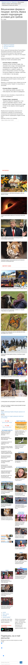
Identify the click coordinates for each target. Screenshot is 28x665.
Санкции (10, 422)
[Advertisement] (14, 133)
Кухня (21, 552)
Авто (21, 567)
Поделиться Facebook (9, 45)
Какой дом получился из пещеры (8, 397)
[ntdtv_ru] (1, 566)
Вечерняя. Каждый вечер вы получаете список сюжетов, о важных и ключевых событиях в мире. (14, 645)
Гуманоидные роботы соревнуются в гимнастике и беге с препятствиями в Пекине (21, 507)
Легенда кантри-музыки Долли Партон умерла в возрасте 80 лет (6, 457)
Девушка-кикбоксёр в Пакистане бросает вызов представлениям (6, 438)
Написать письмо (19, 629)
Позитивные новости (7, 481)
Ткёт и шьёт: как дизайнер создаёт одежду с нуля (20, 548)
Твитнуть (6, 48)
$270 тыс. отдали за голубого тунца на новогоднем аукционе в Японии (21, 562)
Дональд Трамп (5, 422)
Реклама (5, 615)
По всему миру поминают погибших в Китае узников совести (14, 288)
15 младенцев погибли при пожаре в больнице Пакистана (6, 443)
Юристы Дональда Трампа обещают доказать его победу (13, 412)
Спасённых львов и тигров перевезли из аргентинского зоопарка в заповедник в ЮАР (7, 518)
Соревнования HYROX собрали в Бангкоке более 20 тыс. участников (7, 594)
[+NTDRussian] (1, 563)
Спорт (7, 570)
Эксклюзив (21, 452)
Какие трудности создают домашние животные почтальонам (12, 416)
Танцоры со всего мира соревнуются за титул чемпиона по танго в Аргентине (5, 433)
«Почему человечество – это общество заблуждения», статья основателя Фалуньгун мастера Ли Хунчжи (21, 433)
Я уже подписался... (6, 664)
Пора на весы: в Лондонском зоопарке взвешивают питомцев (7, 461)
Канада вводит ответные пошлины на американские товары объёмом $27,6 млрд (6, 452)
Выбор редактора (21, 421)
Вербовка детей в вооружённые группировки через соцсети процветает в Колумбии (6, 467)
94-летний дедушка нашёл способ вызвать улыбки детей (13, 376)
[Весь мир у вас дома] (1, 559)
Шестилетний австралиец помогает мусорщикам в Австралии (6, 505)
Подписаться (21, 662)
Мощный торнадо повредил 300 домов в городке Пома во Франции (7, 447)
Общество (14, 2)
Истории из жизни (21, 467)
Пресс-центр (6, 614)
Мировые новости (6, 2)
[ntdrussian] (1, 564)
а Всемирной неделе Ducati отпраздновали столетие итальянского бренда (20, 577)
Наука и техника (21, 484)
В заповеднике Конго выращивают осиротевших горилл (13, 401)
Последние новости (7, 430)
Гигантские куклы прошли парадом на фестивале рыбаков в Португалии (6, 472)
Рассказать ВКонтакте (9, 46)
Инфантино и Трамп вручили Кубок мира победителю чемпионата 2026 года (7, 607)
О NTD (4, 612)
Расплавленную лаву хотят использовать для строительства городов (6, 476)
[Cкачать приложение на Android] (7, 630)
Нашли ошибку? (6, 617)
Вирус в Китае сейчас (7, 427)
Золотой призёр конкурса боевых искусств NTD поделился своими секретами (20, 447)
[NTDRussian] (1, 557)
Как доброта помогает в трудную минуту (20, 480)
